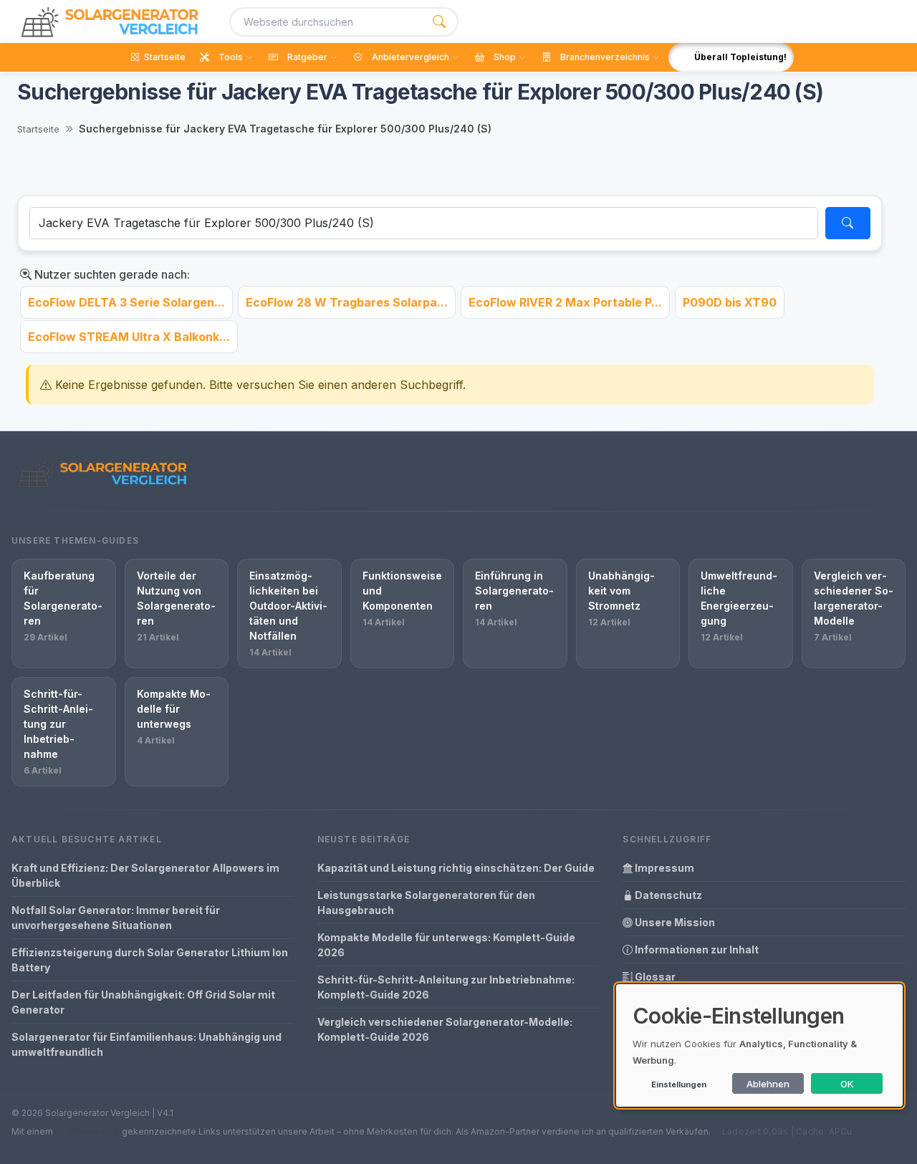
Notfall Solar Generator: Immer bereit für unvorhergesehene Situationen (115, 917)
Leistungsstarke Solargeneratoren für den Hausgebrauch (426, 902)
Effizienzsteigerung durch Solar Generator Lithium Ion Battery (149, 959)
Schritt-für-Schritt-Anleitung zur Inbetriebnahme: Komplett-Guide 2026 (446, 987)
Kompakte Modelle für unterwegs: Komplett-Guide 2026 (446, 944)
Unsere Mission (674, 922)
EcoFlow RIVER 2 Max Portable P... (565, 302)
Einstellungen (678, 1084)
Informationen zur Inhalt (696, 949)
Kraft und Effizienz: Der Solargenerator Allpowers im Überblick (145, 875)
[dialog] (759, 1045)
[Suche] (439, 22)
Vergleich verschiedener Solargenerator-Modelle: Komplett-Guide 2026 (444, 1029)
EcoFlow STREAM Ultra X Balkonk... (129, 337)
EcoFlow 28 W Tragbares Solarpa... (347, 302)
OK (847, 1084)
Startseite (38, 129)
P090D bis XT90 (730, 302)
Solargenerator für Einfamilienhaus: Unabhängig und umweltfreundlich (146, 1044)
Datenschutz (667, 895)
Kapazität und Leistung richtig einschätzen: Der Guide (456, 868)
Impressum (663, 868)
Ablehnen (767, 1084)
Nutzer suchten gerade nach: (111, 274)
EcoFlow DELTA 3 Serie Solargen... (126, 302)
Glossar (654, 977)
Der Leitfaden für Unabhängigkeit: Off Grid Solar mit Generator (143, 1002)
